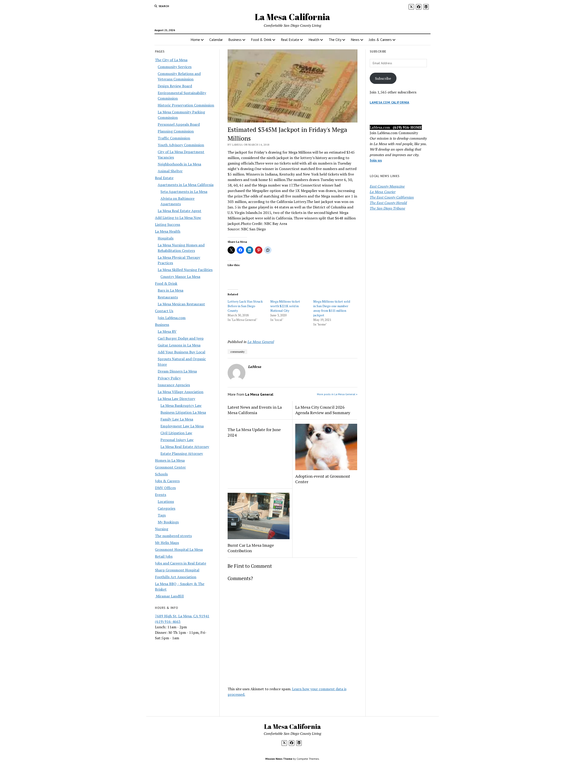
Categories (166, 508)
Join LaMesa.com (172, 317)
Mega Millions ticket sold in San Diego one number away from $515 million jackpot (331, 308)
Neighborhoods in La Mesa (179, 164)
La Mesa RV (167, 331)
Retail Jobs (164, 556)
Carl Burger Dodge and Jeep (181, 338)
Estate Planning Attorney (181, 453)
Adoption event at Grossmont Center (322, 478)
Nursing (161, 528)
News (355, 39)
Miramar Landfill (169, 596)
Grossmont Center (170, 467)
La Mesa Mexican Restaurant (181, 304)
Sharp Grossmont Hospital (177, 570)
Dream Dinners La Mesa (177, 371)
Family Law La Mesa (176, 419)
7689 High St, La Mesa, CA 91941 (182, 615)
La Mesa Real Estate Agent (179, 210)
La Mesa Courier (383, 191)
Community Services (174, 66)
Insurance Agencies (174, 384)
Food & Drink (261, 39)
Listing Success (167, 224)
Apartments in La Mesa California (185, 184)
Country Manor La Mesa (180, 276)
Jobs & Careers (380, 39)
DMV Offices (165, 487)
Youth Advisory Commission (181, 144)
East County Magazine (387, 186)
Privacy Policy (169, 378)
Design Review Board (175, 85)
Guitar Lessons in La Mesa (179, 345)
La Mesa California (292, 17)
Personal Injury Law (177, 439)
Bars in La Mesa (170, 290)
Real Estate (290, 39)
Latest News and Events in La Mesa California (255, 409)
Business (235, 39)
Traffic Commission (174, 138)
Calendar (216, 39)
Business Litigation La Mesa (183, 412)
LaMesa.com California (389, 102)
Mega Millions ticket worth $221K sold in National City (285, 306)
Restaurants (168, 297)
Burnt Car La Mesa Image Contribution (251, 547)
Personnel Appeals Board (179, 124)
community (237, 351)
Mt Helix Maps (167, 542)
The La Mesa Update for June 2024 (254, 432)
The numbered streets (173, 535)
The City (335, 39)
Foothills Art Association (175, 576)
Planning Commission (176, 131)
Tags (162, 515)
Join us (376, 160)
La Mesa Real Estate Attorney (184, 446)
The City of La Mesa (171, 59)
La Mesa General (260, 341)
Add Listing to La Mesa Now (178, 217)
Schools (161, 474)
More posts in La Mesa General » (337, 394)
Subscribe (383, 78)
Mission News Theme (278, 758)
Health (313, 39)
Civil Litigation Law (176, 432)
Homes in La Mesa (170, 460)
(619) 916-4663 (168, 621)
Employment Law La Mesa (182, 426)
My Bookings (168, 522)
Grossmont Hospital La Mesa (179, 549)
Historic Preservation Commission (186, 105)
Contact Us (164, 310)
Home (195, 39)
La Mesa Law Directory (176, 398)
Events (160, 494)
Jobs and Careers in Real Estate (180, 563)
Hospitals (165, 238)
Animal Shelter (170, 170)
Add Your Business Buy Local (181, 352)
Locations (166, 501)
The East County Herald (388, 202)
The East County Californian (392, 197)
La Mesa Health (167, 231)
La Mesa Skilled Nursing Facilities (185, 269)
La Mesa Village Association (180, 391)
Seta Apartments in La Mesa (183, 191)
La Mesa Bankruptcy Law (181, 405)
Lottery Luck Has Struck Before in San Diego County (245, 306)
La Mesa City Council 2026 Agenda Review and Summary (322, 409)
